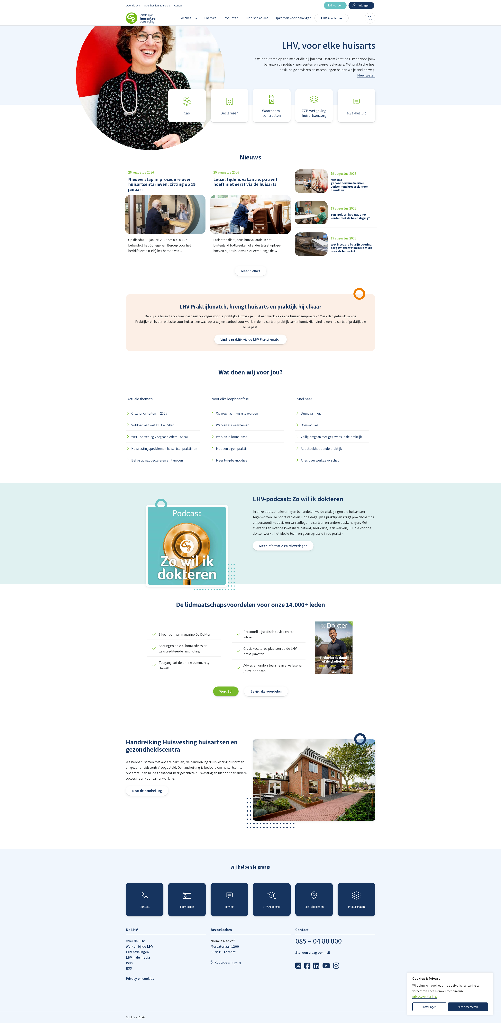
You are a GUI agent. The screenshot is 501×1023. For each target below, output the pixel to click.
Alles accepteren (468, 1007)
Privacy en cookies (140, 978)
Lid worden (335, 5)
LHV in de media (138, 957)
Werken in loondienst (231, 437)
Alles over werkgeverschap (320, 460)
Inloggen (364, 5)
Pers (129, 963)
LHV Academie (331, 18)
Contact (178, 5)
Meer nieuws (250, 271)
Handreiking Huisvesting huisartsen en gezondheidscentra (182, 746)
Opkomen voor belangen (293, 18)
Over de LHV (133, 5)
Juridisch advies (256, 18)
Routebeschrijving (228, 962)
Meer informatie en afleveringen (283, 545)
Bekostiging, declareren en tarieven (157, 460)
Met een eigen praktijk (232, 448)
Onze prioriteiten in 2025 (149, 413)
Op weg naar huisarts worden (237, 413)
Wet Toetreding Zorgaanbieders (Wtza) (159, 437)
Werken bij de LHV (139, 946)
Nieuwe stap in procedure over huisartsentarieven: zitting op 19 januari (162, 184)
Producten (230, 18)
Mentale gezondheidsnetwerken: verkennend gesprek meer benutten (349, 185)
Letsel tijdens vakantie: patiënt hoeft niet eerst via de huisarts (245, 181)
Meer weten (366, 75)
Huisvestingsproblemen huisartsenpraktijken (164, 448)
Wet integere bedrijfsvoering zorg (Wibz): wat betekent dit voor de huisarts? (351, 247)
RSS (129, 968)
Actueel (186, 18)
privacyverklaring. (424, 996)
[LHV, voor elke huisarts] (299, 965)
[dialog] (450, 994)
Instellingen (429, 1007)
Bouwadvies (309, 425)
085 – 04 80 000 (318, 941)
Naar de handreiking (147, 790)
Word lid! (225, 691)
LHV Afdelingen (137, 952)
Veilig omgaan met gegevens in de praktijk (331, 437)
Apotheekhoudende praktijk (321, 448)
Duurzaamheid (311, 413)
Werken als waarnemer (232, 425)
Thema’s (210, 18)
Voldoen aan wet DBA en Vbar (152, 425)
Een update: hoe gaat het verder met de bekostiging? (350, 216)
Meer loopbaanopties (231, 460)
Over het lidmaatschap (157, 5)
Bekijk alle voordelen (266, 691)
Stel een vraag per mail (312, 952)
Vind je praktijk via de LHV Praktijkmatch (250, 339)
